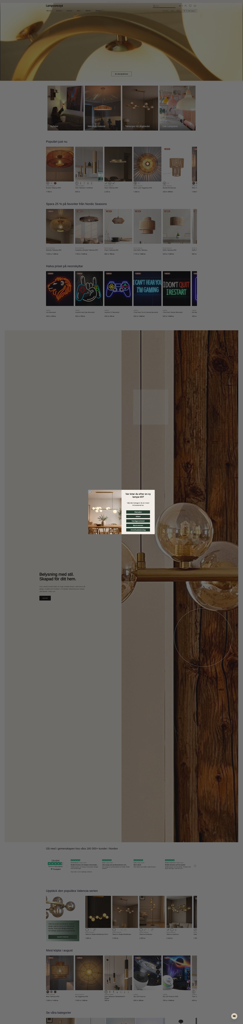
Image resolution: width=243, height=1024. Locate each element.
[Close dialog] (90, 492)
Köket (138, 516)
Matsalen (138, 512)
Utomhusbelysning (138, 530)
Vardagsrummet (138, 521)
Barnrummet (138, 525)
